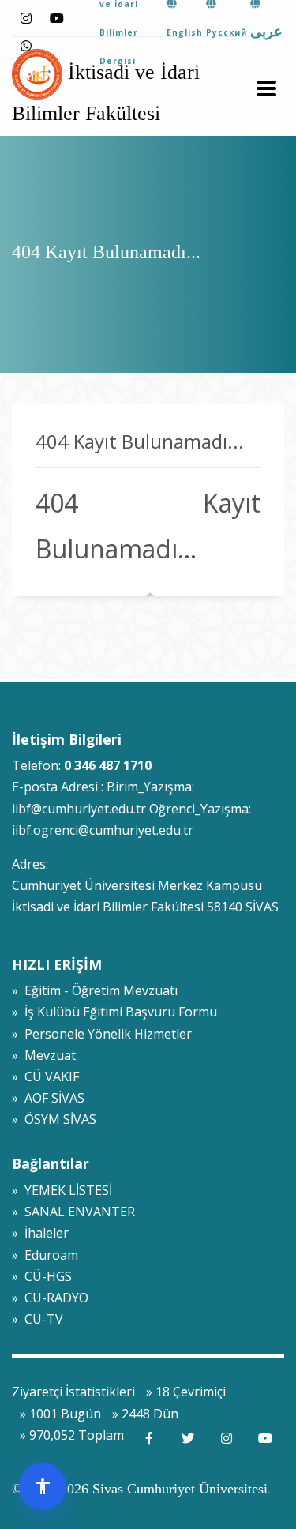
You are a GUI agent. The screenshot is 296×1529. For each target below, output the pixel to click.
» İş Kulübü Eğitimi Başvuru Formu (114, 1011)
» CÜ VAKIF (45, 1076)
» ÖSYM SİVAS (54, 1119)
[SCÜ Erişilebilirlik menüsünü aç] (42, 1486)
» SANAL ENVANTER (73, 1211)
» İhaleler (40, 1233)
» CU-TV (37, 1319)
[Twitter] (187, 1438)
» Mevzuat (44, 1055)
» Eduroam (45, 1255)
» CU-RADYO (50, 1297)
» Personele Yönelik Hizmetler (102, 1033)
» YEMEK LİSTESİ (62, 1190)
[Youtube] (56, 18)
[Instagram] (25, 18)
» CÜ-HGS (42, 1276)
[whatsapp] (25, 46)
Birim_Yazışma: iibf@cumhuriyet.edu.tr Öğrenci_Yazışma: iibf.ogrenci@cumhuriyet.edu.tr (131, 808)
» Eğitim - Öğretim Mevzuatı (95, 990)
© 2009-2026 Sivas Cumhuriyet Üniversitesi (140, 1489)
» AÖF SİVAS (48, 1097)
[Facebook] (149, 1438)
